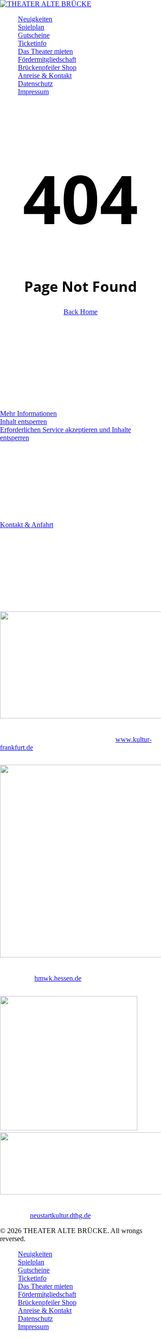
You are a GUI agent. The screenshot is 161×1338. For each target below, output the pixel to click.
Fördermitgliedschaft (47, 1294)
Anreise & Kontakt (45, 1310)
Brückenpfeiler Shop (47, 1302)
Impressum (33, 1326)
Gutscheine (34, 1270)
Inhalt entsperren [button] (23, 421)
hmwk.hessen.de (57, 978)
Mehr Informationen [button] (28, 413)
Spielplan (31, 1262)
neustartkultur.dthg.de (60, 1215)
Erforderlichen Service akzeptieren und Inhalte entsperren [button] (65, 434)
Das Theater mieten (45, 1286)
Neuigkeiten (35, 1254)
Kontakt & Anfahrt (26, 524)
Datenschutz (35, 1318)
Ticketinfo (32, 1278)
